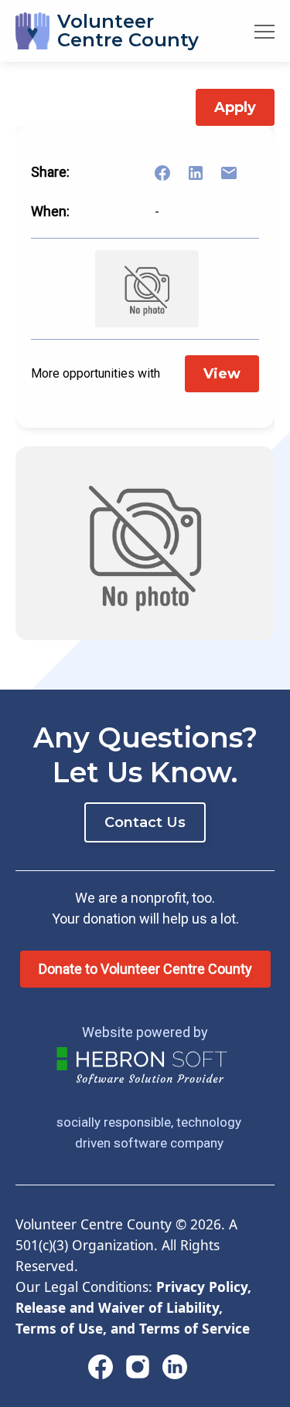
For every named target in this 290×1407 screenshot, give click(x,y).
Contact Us (145, 822)
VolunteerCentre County (128, 30)
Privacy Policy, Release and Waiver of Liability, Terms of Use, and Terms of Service (133, 1307)
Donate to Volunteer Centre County (145, 969)
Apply (235, 107)
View (222, 373)
